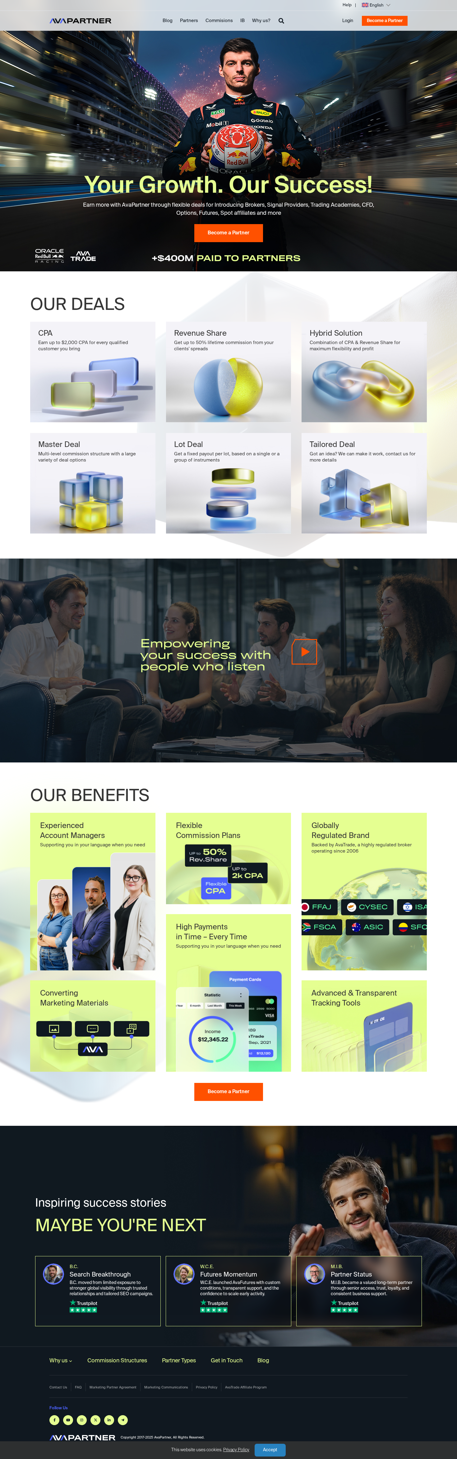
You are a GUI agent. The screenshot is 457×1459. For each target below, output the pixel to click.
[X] (95, 1420)
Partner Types (179, 1361)
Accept (270, 1450)
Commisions (219, 20)
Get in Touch (226, 1361)
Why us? (261, 20)
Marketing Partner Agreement (113, 1387)
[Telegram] (123, 1420)
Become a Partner (385, 21)
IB (242, 20)
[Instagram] (82, 1420)
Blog (168, 20)
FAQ (78, 1387)
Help (347, 5)
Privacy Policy (236, 1450)
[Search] (281, 21)
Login (347, 21)
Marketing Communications (166, 1387)
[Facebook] (54, 1420)
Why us (58, 1361)
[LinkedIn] (109, 1420)
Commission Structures (117, 1361)
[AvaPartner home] (80, 21)
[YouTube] (68, 1420)
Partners (189, 20)
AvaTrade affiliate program (246, 1387)
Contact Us (58, 1387)
